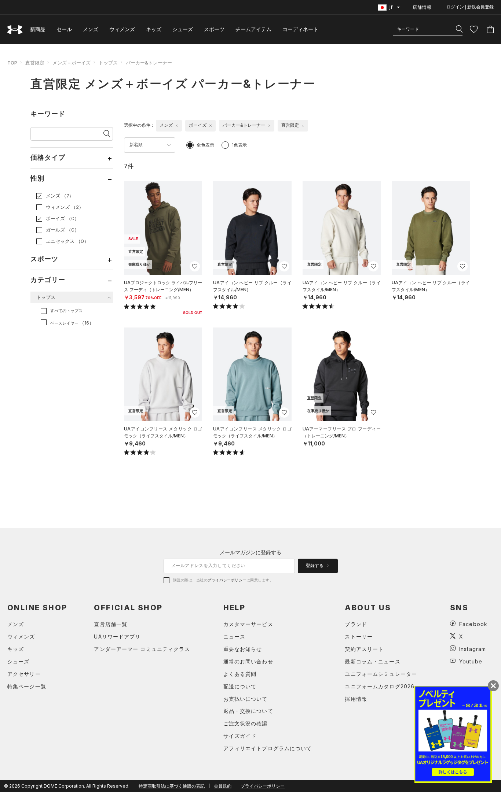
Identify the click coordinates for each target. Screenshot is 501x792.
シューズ (182, 29)
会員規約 (222, 786)
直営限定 (34, 63)
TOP (12, 63)
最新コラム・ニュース (372, 661)
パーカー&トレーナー (149, 63)
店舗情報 (422, 7)
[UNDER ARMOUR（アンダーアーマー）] (15, 29)
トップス (108, 63)
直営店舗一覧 (110, 624)
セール (64, 29)
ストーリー (359, 636)
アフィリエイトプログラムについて (267, 748)
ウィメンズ (122, 29)
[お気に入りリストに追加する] (195, 266)
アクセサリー (24, 674)
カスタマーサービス (248, 624)
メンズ (90, 29)
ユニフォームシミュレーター (381, 674)
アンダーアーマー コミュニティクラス (142, 649)
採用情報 (356, 699)
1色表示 (239, 145)
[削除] (177, 125)
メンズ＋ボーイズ (71, 63)
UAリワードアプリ (117, 636)
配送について (240, 686)
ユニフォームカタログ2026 (379, 686)
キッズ (153, 29)
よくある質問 (240, 674)
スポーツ (214, 29)
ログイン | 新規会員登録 (470, 7)
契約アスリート (364, 649)
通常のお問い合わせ (248, 661)
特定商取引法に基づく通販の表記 (172, 786)
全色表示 (205, 145)
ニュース (234, 636)
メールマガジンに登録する (250, 552)
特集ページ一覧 (26, 686)
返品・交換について (248, 711)
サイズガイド (240, 736)
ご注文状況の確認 (245, 723)
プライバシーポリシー (227, 580)
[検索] (459, 29)
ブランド (356, 624)
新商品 (37, 29)
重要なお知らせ (242, 649)
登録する (315, 565)
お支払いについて (245, 699)
